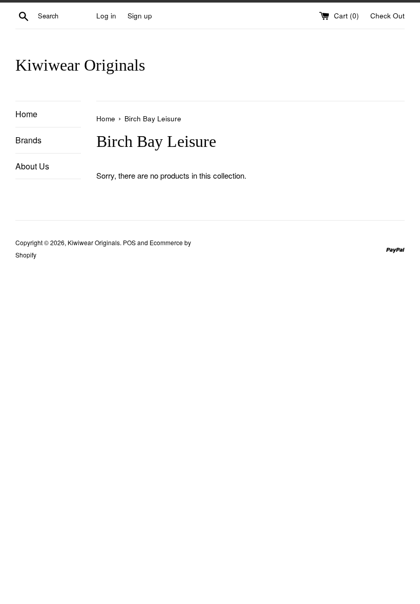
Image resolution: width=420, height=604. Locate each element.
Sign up (140, 15)
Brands (28, 140)
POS (129, 242)
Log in (106, 15)
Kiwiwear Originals (80, 65)
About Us (32, 166)
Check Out (387, 15)
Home (26, 114)
